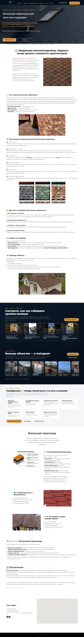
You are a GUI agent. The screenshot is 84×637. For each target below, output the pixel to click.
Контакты (51, 3)
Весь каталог (27, 421)
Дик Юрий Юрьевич (18, 587)
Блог (46, 3)
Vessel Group (70, 582)
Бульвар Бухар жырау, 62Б (14, 613)
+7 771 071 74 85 (63, 2)
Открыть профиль (73, 357)
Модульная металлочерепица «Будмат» (16, 44)
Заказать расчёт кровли (14, 421)
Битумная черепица (18, 58)
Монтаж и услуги (39, 421)
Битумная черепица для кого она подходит (43, 44)
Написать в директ (72, 354)
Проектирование (32, 3)
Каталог (19, 3)
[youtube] (9, 617)
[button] (9, 40)
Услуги (25, 3)
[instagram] (7, 617)
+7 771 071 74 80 (61, 3)
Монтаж (13, 541)
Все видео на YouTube (71, 319)
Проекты (41, 3)
